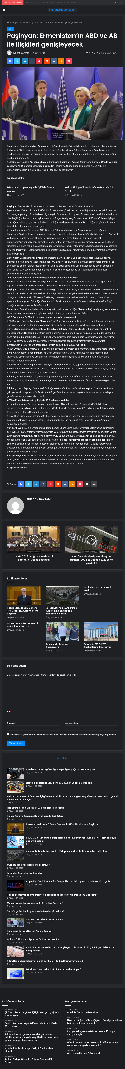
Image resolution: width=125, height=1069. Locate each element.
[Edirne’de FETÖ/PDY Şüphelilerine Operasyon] (101, 631)
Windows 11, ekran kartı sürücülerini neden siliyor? (53, 969)
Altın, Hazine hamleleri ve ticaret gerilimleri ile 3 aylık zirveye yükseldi (45, 961)
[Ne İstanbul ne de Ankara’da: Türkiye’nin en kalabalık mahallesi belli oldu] (63, 595)
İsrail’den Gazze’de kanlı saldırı (97, 589)
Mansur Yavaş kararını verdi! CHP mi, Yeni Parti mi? (22, 625)
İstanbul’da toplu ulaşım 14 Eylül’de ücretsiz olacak (35, 807)
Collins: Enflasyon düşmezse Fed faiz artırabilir (33, 939)
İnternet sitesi (71, 723)
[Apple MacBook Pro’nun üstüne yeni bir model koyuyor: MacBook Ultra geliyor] (15, 885)
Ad (9, 711)
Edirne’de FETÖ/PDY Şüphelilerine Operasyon (97, 646)
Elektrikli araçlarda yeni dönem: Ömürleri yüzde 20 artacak (59, 782)
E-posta (11, 723)
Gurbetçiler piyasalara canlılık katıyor (28, 864)
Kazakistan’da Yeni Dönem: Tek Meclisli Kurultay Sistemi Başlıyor (23, 610)
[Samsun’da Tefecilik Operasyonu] (63, 631)
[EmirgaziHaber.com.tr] (62, 10)
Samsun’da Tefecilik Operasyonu (57, 646)
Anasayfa (13, 22)
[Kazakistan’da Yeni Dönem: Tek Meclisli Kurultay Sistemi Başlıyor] (24, 595)
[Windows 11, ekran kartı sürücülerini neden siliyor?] (15, 973)
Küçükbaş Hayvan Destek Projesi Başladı (29, 931)
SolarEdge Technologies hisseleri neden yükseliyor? (35, 911)
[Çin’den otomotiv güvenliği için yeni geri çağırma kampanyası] (15, 773)
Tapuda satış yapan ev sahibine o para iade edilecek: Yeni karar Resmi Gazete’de (52, 894)
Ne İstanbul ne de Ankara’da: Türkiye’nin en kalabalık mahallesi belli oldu (62, 610)
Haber (23, 22)
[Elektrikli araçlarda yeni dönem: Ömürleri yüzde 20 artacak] (15, 787)
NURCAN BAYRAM (20, 53)
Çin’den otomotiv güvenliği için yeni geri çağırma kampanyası (60, 769)
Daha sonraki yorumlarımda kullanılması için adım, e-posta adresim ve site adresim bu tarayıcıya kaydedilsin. (63, 734)
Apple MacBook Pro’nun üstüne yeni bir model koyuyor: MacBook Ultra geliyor (69, 881)
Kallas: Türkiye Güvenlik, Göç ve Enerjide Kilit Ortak (35, 816)
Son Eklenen (62, 758)
